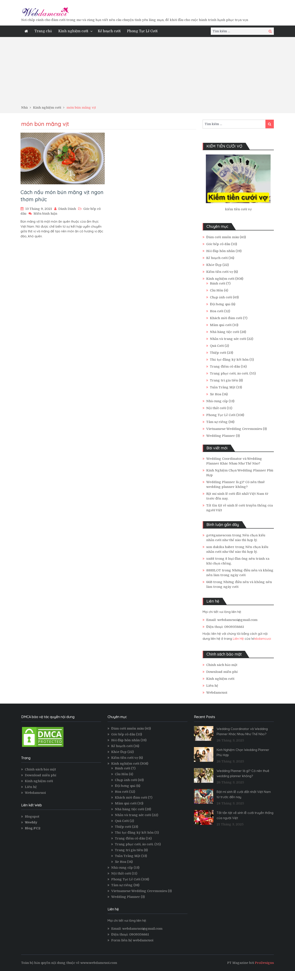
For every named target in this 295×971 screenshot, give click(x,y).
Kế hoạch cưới (109, 31)
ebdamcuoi (262, 639)
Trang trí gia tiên (224, 380)
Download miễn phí (222, 672)
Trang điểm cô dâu (225, 366)
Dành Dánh (67, 209)
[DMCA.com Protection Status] (42, 747)
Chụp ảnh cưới (221, 297)
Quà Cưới (217, 346)
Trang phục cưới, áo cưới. (229, 373)
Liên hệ (212, 686)
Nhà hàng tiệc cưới (224, 332)
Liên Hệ (238, 639)
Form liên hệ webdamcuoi (132, 940)
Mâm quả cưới (221, 325)
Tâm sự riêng (217, 422)
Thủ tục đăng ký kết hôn (229, 360)
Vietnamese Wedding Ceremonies (234, 429)
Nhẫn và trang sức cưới (228, 339)
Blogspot (32, 816)
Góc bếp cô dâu (218, 244)
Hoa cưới (216, 311)
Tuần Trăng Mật (222, 387)
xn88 (210, 559)
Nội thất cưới (216, 408)
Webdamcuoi (216, 692)
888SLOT (213, 570)
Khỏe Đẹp (214, 265)
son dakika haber (220, 547)
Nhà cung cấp (217, 401)
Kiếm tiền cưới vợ (219, 272)
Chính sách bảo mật (221, 665)
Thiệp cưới (218, 353)
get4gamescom (218, 535)
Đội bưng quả (220, 304)
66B (209, 582)
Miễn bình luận (45, 213)
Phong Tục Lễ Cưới (142, 31)
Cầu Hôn (216, 290)
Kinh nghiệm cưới (73, 31)
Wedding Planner (220, 436)
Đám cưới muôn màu (222, 237)
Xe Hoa (215, 394)
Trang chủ (43, 31)
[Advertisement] (147, 72)
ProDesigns (264, 963)
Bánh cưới (217, 283)
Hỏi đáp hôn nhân (220, 251)
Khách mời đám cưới (226, 318)
